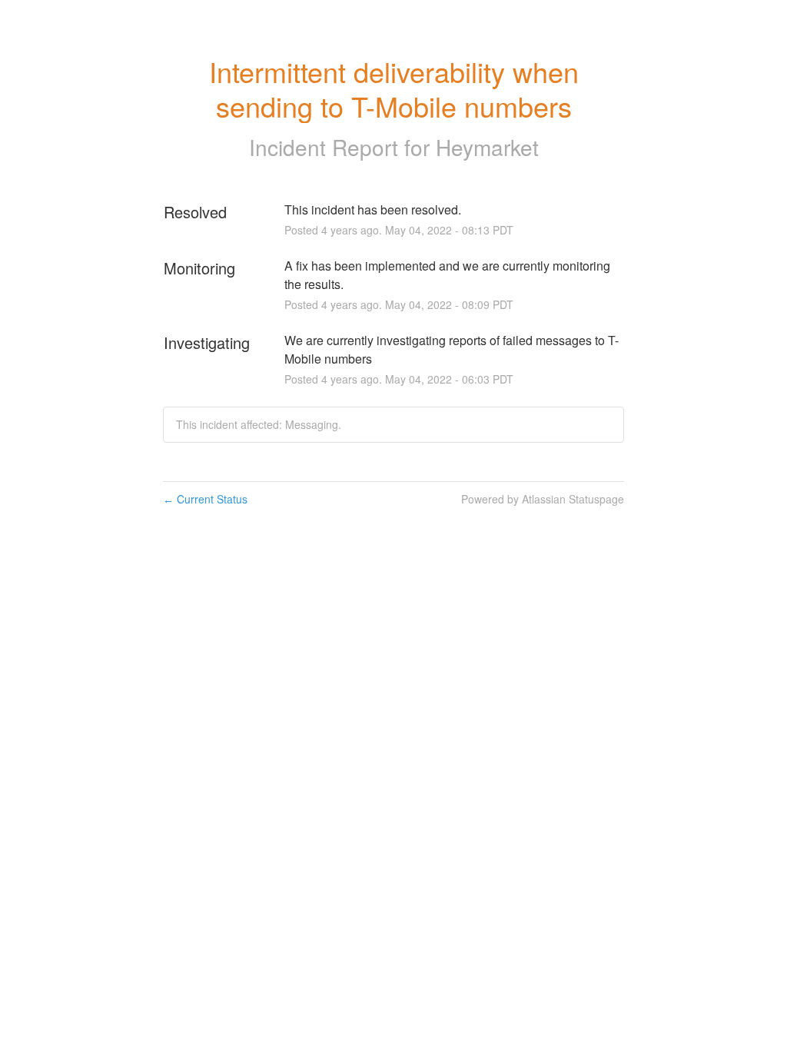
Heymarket (487, 146)
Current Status (205, 499)
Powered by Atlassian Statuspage (542, 499)
